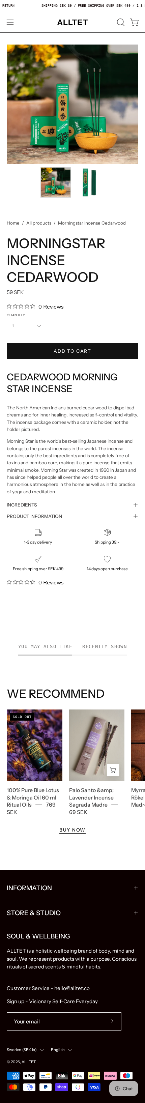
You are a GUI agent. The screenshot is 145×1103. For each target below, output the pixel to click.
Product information (34, 516)
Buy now (72, 830)
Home (13, 223)
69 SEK (78, 812)
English (58, 1049)
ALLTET (28, 1062)
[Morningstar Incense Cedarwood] (55, 182)
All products (38, 223)
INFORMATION (29, 888)
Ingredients (22, 504)
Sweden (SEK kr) (22, 1049)
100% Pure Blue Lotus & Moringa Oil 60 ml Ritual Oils (33, 797)
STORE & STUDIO (34, 913)
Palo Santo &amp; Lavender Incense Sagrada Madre (91, 797)
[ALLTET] (72, 22)
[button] (120, 22)
